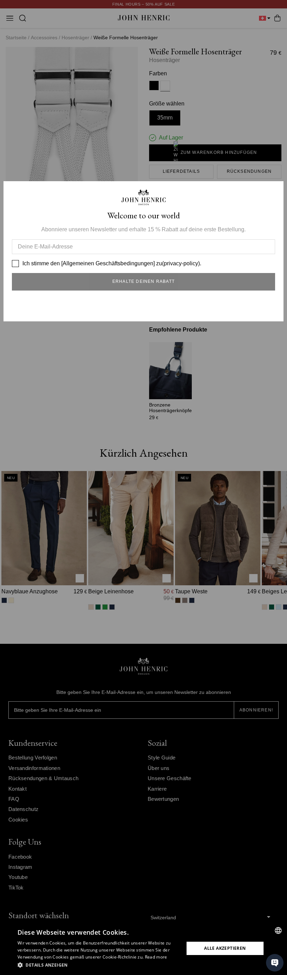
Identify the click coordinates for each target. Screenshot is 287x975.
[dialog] (143, 948)
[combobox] (278, 930)
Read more (156, 957)
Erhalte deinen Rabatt (143, 281)
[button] (98, 965)
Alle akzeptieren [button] (225, 948)
